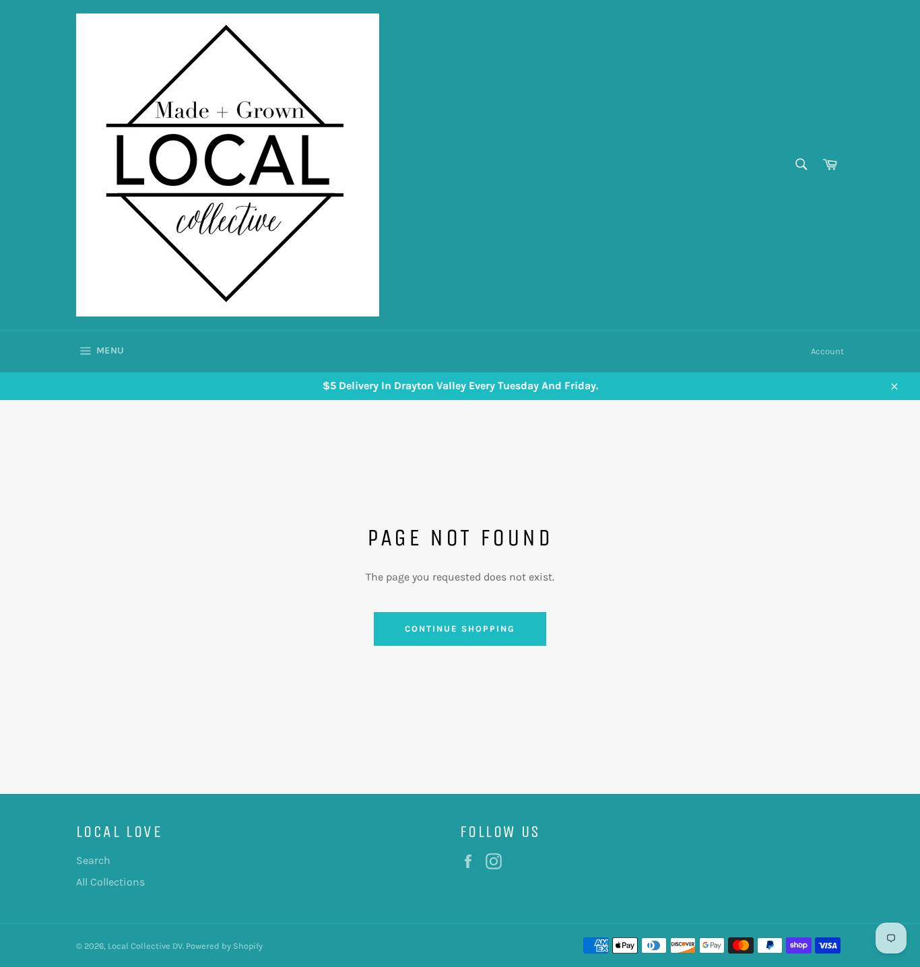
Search (93, 860)
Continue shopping (460, 629)
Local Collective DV (145, 946)
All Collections (110, 881)
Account (827, 351)
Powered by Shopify (224, 946)
